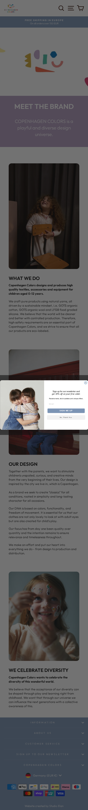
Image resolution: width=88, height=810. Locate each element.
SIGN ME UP (66, 411)
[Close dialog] (85, 382)
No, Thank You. (66, 417)
